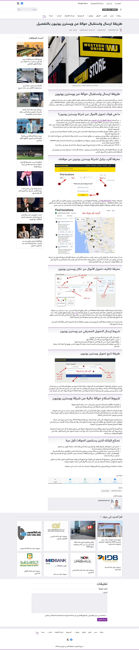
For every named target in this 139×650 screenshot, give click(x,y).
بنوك (70, 30)
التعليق (105, 592)
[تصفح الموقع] (120, 9)
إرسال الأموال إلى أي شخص (102, 120)
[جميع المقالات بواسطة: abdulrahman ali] (116, 504)
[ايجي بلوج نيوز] (110, 9)
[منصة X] (18, 3)
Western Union (116, 491)
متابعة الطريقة (106, 201)
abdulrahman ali (113, 30)
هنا (90, 203)
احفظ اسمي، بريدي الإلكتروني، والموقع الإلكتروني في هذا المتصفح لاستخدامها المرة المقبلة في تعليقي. (75, 615)
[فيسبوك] (22, 3)
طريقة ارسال (105, 491)
